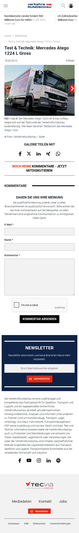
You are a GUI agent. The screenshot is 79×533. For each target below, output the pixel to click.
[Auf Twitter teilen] (29, 153)
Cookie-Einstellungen (60, 523)
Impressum (13, 523)
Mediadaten (21, 501)
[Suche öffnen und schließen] (62, 6)
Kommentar (11, 255)
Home (7, 35)
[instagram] (39, 460)
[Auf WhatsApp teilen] (58, 153)
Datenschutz (39, 523)
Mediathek (21, 35)
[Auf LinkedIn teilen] (38, 153)
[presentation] (6, 88)
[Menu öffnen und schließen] (7, 5)
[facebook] (19, 460)
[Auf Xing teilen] (48, 153)
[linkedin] (48, 460)
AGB (26, 523)
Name (7, 239)
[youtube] (29, 460)
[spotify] (58, 460)
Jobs (63, 501)
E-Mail (8, 224)
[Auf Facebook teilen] (20, 153)
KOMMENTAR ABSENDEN (39, 319)
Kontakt (45, 501)
